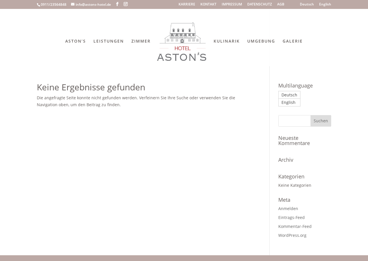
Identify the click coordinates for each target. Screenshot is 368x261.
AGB (280, 5)
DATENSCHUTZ (259, 5)
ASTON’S (75, 41)
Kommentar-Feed (295, 226)
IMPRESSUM (232, 5)
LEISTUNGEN (108, 41)
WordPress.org (292, 235)
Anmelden (288, 208)
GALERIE (293, 41)
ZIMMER (141, 41)
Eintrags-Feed (291, 217)
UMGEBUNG (261, 41)
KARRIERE (187, 5)
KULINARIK (227, 41)
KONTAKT (208, 5)
